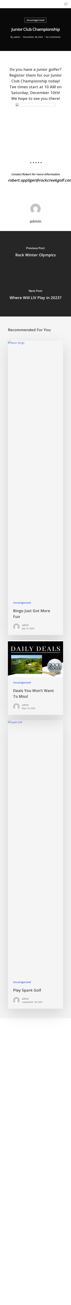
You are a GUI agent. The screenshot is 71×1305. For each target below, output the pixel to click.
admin (17, 36)
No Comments (53, 36)
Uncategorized (35, 20)
